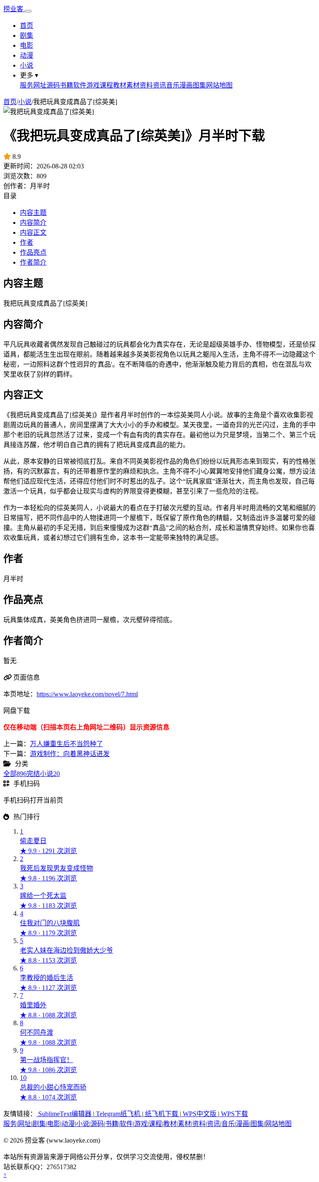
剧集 (26, 35)
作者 (26, 242)
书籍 (66, 85)
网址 (40, 85)
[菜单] (28, 11)
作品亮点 (33, 252)
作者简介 (33, 262)
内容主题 (33, 212)
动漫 (26, 55)
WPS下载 (233, 1113)
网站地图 (219, 85)
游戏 (93, 85)
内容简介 (33, 222)
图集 (199, 85)
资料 (146, 85)
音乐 (172, 85)
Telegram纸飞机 (118, 1113)
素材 (133, 85)
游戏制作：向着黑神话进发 (70, 753)
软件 (79, 85)
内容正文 (33, 232)
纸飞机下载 (161, 1113)
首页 (26, 25)
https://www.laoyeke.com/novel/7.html (87, 694)
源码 (53, 85)
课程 (106, 85)
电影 (26, 45)
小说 (26, 65)
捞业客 (14, 8)
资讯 (159, 85)
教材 (119, 85)
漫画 (186, 85)
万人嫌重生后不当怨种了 (66, 743)
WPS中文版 (199, 1113)
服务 (26, 85)
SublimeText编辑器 (65, 1113)
